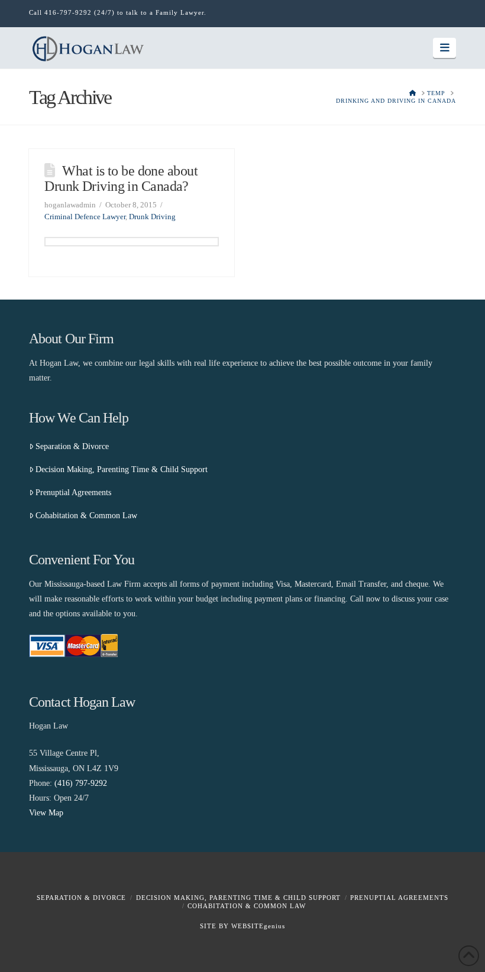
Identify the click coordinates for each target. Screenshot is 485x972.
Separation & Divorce (72, 446)
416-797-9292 (68, 12)
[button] (444, 48)
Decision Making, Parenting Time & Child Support (121, 469)
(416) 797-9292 (80, 783)
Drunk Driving (152, 216)
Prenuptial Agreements (73, 492)
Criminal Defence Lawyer (84, 216)
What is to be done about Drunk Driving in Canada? (121, 178)
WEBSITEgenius (258, 925)
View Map (46, 812)
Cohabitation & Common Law (86, 515)
